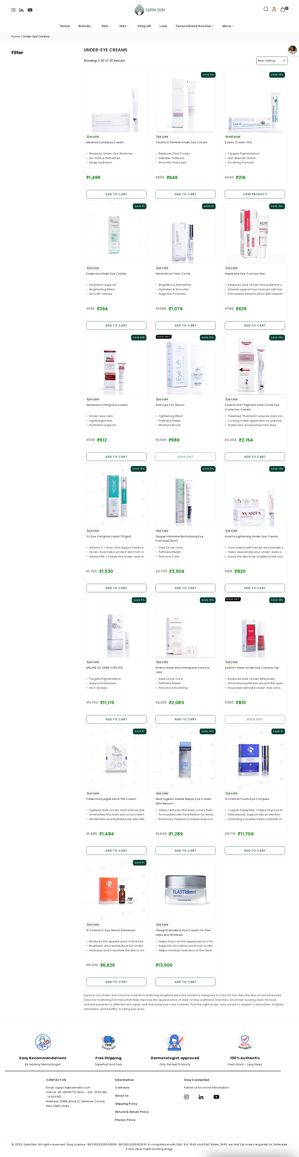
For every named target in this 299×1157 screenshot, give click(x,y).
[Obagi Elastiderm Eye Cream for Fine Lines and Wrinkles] (186, 890)
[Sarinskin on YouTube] (30, 10)
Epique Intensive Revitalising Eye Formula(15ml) (180, 538)
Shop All (144, 26)
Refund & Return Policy (132, 1112)
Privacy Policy (125, 1120)
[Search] (266, 10)
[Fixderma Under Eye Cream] (116, 233)
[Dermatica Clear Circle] (186, 233)
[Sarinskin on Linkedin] (21, 10)
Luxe (163, 26)
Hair (123, 26)
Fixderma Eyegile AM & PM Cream (111, 799)
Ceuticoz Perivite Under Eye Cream (182, 142)
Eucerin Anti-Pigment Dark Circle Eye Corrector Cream (252, 407)
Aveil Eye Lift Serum (170, 405)
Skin (105, 26)
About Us (122, 1096)
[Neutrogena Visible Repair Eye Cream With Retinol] (186, 758)
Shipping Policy (126, 1104)
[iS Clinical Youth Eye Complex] (255, 758)
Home (65, 26)
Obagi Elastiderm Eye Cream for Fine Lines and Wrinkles (183, 932)
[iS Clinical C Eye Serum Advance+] (116, 890)
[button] (282, 10)
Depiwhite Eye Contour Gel (245, 274)
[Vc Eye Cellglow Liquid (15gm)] (116, 496)
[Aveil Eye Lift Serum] (186, 365)
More (226, 26)
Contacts (122, 1087)
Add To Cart (116, 194)
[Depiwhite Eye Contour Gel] (255, 233)
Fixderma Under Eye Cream (106, 274)
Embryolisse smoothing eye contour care (183, 670)
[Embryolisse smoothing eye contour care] (186, 627)
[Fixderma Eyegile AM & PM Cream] (116, 758)
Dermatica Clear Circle (173, 274)
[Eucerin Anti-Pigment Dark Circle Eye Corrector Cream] (255, 365)
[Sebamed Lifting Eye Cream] (116, 365)
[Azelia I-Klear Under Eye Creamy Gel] (255, 627)
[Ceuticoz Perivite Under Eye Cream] (186, 102)
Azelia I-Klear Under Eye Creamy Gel (252, 668)
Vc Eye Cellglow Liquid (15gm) (108, 536)
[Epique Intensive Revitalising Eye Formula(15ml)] (186, 496)
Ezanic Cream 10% (238, 142)
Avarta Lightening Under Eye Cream (251, 536)
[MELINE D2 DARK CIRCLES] (116, 627)
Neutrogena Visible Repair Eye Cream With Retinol (183, 801)
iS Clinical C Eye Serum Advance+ (111, 930)
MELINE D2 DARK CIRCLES (104, 668)
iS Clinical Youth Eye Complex (247, 799)
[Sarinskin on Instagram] (14, 10)
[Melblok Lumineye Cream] (116, 102)
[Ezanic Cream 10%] (255, 102)
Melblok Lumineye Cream (105, 142)
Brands (84, 26)
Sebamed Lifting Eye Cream (107, 405)
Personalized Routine (193, 26)
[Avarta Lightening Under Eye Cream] (255, 496)
